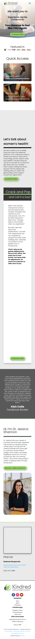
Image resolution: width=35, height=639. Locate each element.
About (17, 603)
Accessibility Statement (17, 633)
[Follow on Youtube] (21, 595)
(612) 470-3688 (17, 624)
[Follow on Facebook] (13, 595)
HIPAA (27, 631)
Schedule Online (17, 34)
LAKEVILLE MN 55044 (10, 567)
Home (17, 601)
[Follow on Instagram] (17, 595)
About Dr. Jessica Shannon (15, 468)
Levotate (22, 635)
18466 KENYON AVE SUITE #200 (14, 565)
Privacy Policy (8, 631)
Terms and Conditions (19, 631)
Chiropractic (17, 605)
